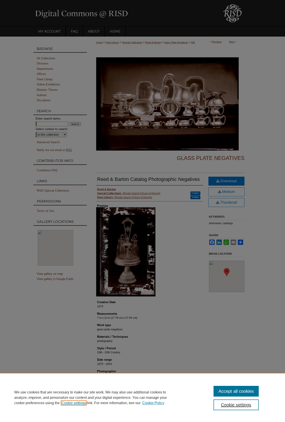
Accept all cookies (236, 391)
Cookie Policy (153, 403)
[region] (142, 397)
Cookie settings (73, 403)
